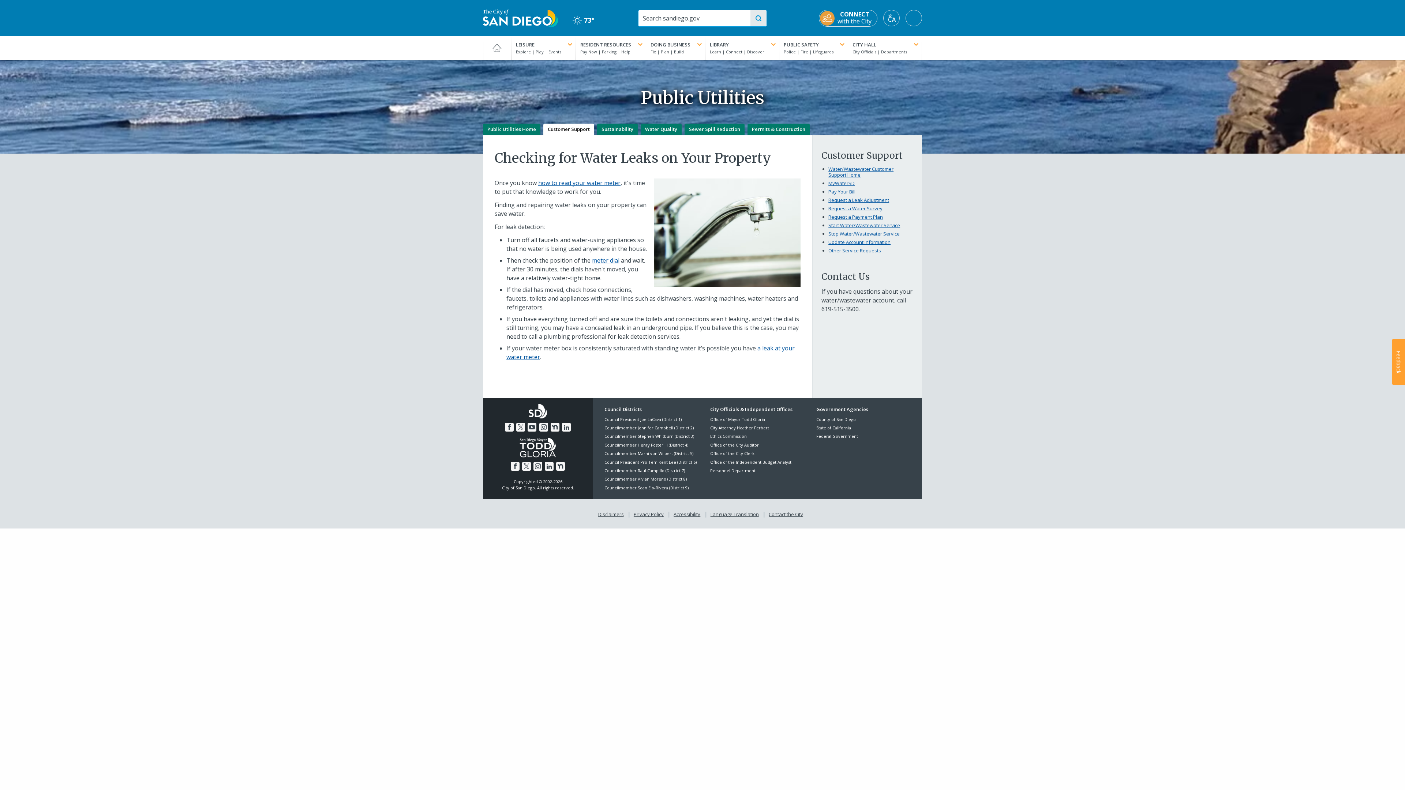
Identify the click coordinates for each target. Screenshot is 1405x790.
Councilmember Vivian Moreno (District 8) (645, 479)
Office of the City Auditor (734, 445)
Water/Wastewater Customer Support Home (860, 172)
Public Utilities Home (511, 129)
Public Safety (801, 44)
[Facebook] (509, 427)
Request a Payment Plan (855, 217)
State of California (833, 427)
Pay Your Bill (841, 191)
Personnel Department (733, 470)
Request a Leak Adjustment (858, 200)
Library (719, 44)
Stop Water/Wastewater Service (864, 233)
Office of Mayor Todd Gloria (737, 419)
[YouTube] (532, 427)
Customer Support (569, 129)
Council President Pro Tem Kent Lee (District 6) (650, 462)
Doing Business (670, 44)
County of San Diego (836, 419)
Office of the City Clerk (732, 453)
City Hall (864, 44)
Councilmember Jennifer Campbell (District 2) (649, 427)
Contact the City (786, 514)
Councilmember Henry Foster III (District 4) (646, 445)
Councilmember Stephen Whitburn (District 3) (649, 436)
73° (583, 20)
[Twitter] (520, 427)
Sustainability (617, 129)
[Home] (497, 48)
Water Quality (661, 129)
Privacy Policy (649, 514)
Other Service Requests (854, 250)
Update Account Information (859, 242)
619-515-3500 (840, 309)
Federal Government (837, 436)
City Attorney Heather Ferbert (739, 427)
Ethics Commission (728, 436)
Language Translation (735, 514)
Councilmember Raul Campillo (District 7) (644, 470)
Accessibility (687, 514)
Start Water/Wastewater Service (864, 225)
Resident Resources (605, 44)
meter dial (605, 260)
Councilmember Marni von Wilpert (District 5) (648, 453)
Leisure (525, 44)
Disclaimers (611, 514)
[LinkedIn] (566, 427)
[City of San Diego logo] (520, 18)
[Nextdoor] (555, 427)
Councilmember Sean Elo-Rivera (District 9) (646, 487)
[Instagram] (543, 427)
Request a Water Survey (855, 208)
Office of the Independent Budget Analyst (750, 462)
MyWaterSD (841, 183)
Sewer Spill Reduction (714, 129)
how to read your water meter (579, 183)
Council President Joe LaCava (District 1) (643, 419)
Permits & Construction (778, 129)
